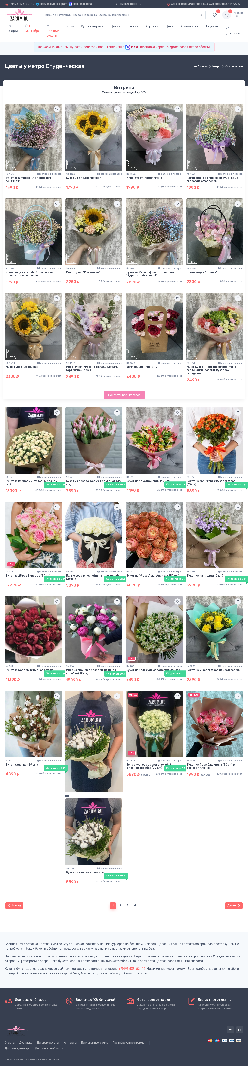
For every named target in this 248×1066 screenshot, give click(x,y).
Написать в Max (83, 4)
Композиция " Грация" (202, 272)
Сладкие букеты (52, 33)
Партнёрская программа (128, 1042)
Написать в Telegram (53, 4)
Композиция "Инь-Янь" (142, 367)
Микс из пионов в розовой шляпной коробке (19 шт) (91, 672)
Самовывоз (206, 4)
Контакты (70, 1042)
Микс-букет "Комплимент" (144, 177)
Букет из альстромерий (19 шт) (148, 481)
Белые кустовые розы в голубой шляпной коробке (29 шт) (148, 766)
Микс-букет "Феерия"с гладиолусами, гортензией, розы (92, 368)
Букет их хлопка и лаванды (85, 872)
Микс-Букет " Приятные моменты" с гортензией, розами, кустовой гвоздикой (211, 370)
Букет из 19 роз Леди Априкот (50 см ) (152, 575)
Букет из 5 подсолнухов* (83, 177)
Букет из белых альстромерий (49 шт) (153, 670)
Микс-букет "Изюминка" (83, 272)
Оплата (10, 1042)
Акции (13, 31)
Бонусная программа (94, 1042)
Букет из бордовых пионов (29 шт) (30, 670)
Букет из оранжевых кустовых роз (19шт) (211, 482)
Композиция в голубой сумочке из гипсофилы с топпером (29, 274)
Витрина (124, 87)
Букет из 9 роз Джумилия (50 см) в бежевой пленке (211, 766)
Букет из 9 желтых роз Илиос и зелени (213, 670)
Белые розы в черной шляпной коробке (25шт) (93, 577)
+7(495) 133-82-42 (21, 4)
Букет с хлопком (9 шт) (22, 764)
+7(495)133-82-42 (131, 969)
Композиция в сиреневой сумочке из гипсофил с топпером (212, 179)
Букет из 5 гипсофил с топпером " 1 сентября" (30, 179)
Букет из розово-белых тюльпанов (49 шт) (93, 482)
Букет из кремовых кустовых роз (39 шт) (31, 482)
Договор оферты (48, 1042)
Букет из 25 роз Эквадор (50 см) (28, 575)
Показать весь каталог (124, 395)
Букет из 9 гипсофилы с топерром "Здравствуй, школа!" (150, 274)
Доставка (233, 33)
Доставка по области (49, 1048)
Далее (231, 905)
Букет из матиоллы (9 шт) (205, 575)
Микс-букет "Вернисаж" (22, 367)
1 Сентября (32, 28)
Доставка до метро (17, 1048)
